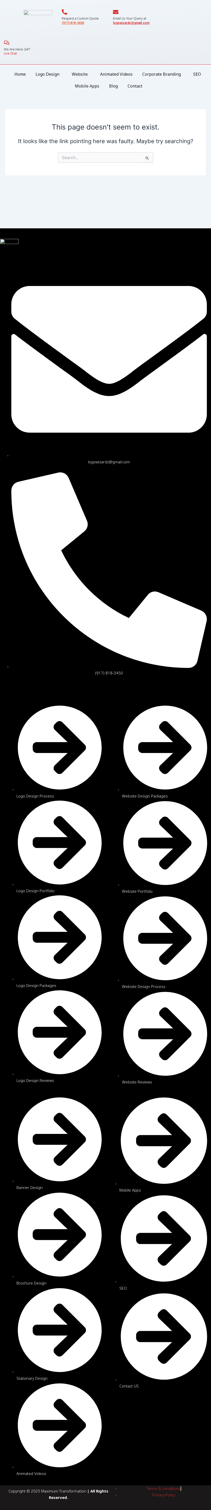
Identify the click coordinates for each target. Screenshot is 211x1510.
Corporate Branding (161, 74)
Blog (113, 86)
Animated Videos (116, 74)
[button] (49, 74)
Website (80, 74)
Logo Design (47, 74)
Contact (135, 86)
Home (20, 74)
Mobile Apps (87, 86)
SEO (197, 74)
